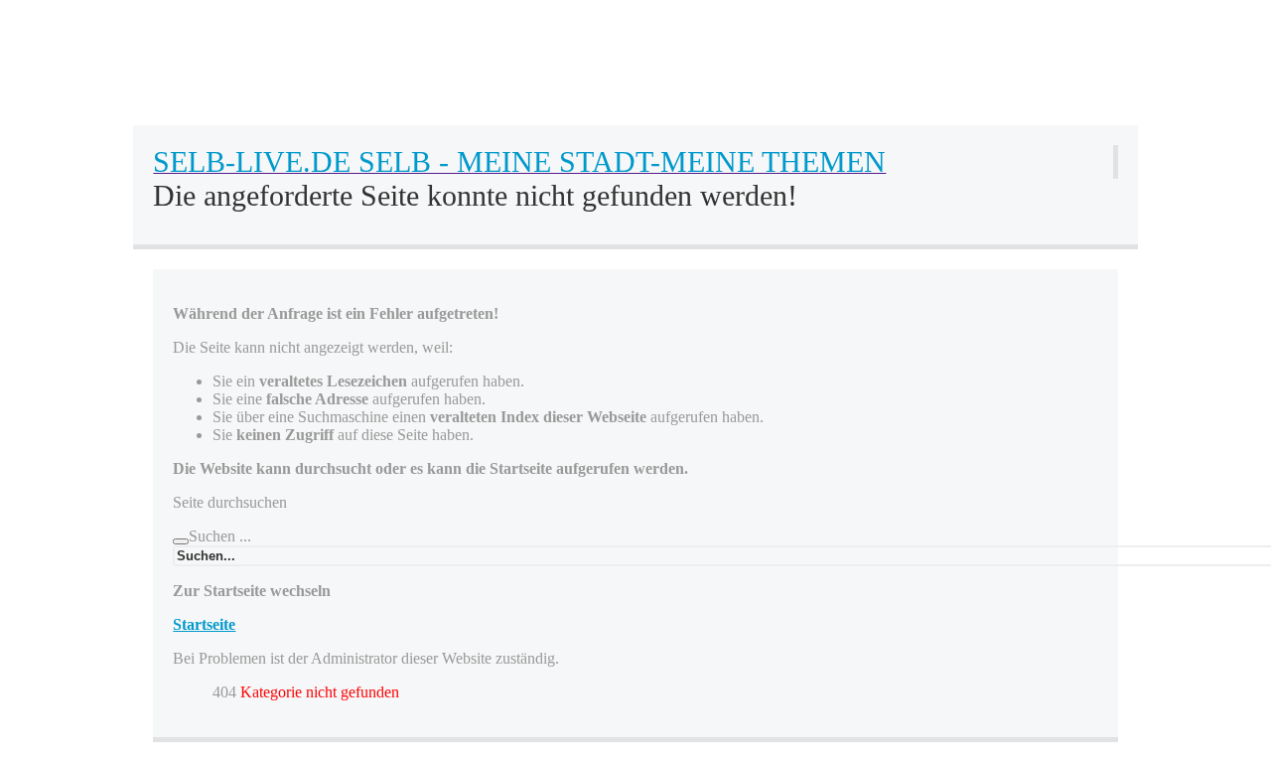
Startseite (204, 624)
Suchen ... (220, 536)
